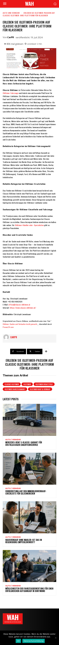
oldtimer (27, 384)
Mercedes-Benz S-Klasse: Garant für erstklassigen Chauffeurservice (23, 443)
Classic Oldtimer (12, 384)
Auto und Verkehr (11, 12)
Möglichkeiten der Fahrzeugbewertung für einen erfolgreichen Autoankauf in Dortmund (29, 590)
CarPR (10, 37)
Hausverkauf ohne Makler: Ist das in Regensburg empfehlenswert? (23, 541)
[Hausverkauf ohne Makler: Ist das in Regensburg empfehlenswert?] (29, 517)
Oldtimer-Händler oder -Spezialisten (29, 225)
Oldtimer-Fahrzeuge (11, 93)
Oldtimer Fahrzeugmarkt (15, 389)
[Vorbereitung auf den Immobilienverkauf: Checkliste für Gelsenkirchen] (29, 469)
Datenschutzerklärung (33, 641)
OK (18, 641)
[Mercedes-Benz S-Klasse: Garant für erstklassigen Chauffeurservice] (29, 420)
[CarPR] (6, 337)
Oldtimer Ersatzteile (44, 384)
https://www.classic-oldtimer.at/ (23, 307)
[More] (46, 351)
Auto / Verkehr (13, 439)
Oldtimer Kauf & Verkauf (40, 389)
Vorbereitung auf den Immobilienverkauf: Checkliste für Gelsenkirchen (25, 492)
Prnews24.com (8, 327)
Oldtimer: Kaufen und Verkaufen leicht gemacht (20, 324)
